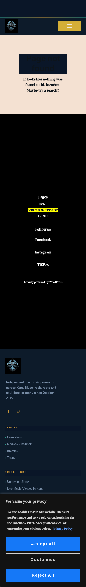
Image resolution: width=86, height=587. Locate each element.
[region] (43, 540)
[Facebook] (8, 411)
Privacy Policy (63, 528)
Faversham (14, 437)
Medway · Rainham (20, 444)
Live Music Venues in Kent (25, 488)
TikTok (43, 264)
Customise (43, 559)
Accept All (43, 544)
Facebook (43, 239)
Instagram (43, 252)
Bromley (12, 451)
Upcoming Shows (18, 481)
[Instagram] (18, 411)
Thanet (11, 457)
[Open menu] (69, 26)
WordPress (55, 282)
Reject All (43, 575)
